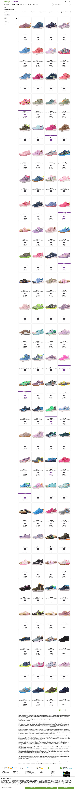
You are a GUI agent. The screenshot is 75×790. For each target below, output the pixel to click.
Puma (64, 716)
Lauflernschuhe (34, 750)
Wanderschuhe (26, 759)
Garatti (27, 717)
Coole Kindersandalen (63, 761)
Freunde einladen (4, 773)
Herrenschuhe (42, 722)
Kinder (5, 18)
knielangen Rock (26, 730)
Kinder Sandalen (32, 759)
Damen (5, 19)
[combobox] (61, 4)
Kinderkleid (51, 732)
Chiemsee (64, 730)
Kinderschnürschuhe (53, 726)
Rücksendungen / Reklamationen (30, 773)
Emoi (54, 732)
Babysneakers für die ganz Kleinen (43, 763)
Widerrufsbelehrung (16, 773)
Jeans (40, 732)
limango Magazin (4, 774)
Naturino (29, 757)
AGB (14, 772)
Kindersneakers (40, 761)
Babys (5, 17)
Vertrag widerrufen (28, 776)
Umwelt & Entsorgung (28, 774)
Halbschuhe (42, 750)
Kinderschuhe (67, 756)
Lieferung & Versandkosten (29, 772)
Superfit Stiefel (66, 729)
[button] (69, 1)
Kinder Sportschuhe (26, 763)
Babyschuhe (20, 763)
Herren (5, 21)
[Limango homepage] (7, 1)
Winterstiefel (56, 750)
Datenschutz (15, 774)
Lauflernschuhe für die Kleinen (54, 761)
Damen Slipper (20, 759)
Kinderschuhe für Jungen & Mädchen (31, 761)
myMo (23, 731)
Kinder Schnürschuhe (34, 763)
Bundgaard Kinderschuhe (56, 759)
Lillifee (62, 724)
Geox (25, 757)
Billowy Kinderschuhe (47, 759)
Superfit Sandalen (64, 759)
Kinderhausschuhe (21, 761)
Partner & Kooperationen (6, 776)
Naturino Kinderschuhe (54, 763)
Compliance (15, 776)
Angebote (41, 772)
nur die (24, 715)
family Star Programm (5, 772)
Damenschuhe (36, 722)
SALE (5, 24)
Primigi (23, 757)
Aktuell (52, 772)
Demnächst (53, 773)
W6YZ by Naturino (34, 757)
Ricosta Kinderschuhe (39, 759)
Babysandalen (46, 761)
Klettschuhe (60, 763)
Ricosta (21, 757)
